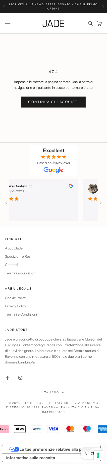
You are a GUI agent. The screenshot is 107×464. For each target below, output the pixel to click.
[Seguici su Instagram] (20, 377)
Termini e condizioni (20, 273)
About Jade (14, 248)
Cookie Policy (15, 298)
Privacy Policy (15, 306)
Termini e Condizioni (21, 314)
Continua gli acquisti (53, 102)
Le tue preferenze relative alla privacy (56, 449)
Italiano (51, 392)
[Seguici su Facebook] (7, 377)
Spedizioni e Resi (18, 256)
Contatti (11, 264)
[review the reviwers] (68, 186)
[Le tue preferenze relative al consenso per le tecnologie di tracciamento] (98, 455)
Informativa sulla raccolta (30, 457)
